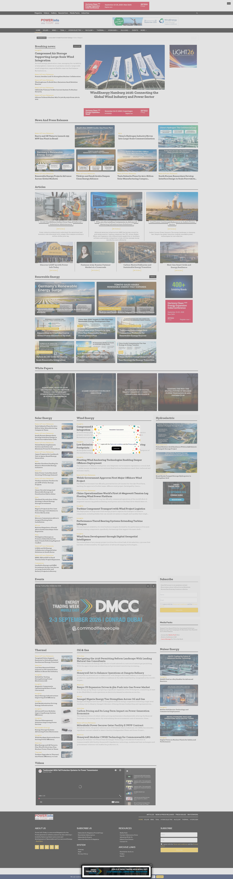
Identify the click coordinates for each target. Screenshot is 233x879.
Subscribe (116, 448)
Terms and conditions (116, 444)
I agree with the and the (118, 444)
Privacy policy (132, 444)
